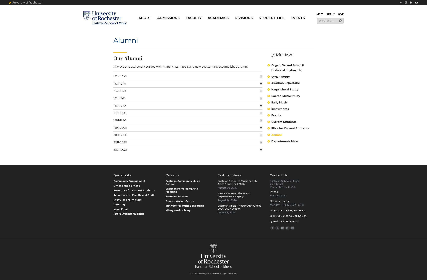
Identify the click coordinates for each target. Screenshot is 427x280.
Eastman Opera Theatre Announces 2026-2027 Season (239, 207)
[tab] (187, 76)
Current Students (283, 121)
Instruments (280, 109)
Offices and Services (126, 185)
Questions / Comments (284, 221)
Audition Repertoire (285, 83)
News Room (120, 209)
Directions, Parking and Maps (288, 210)
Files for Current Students (290, 128)
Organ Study (280, 76)
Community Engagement (129, 181)
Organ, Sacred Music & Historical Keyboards (287, 68)
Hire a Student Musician (128, 213)
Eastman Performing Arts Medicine (182, 190)
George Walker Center (180, 201)
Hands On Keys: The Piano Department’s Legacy (234, 195)
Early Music (279, 102)
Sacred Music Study (285, 96)
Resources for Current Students (134, 190)
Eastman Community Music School (183, 183)
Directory (119, 204)
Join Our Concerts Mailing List (288, 215)
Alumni (276, 134)
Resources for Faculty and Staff (133, 195)
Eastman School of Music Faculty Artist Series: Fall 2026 (237, 183)
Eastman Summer (177, 196)
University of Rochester (27, 2)
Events (276, 115)
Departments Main (284, 141)
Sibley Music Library (178, 210)
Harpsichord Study (284, 89)
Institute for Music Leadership (185, 205)
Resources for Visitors (127, 199)
